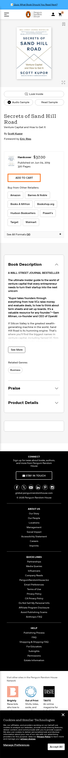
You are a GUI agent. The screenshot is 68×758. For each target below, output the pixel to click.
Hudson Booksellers (22, 213)
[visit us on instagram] (52, 487)
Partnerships (34, 561)
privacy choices (27, 739)
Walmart (31, 222)
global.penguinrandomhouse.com (34, 493)
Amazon (15, 195)
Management (34, 527)
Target (14, 222)
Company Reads (34, 575)
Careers (34, 541)
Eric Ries (25, 139)
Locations (34, 522)
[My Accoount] (53, 14)
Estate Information (34, 660)
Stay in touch (35, 476)
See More (17, 350)
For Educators (34, 646)
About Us (34, 509)
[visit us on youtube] (31, 487)
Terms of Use (34, 589)
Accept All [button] (56, 747)
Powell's (48, 213)
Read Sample (49, 102)
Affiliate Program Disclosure (34, 607)
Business (15, 370)
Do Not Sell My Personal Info (34, 603)
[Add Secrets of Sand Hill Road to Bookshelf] (64, 24)
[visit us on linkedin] (38, 487)
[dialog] (34, 734)
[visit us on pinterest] (45, 487)
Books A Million (20, 204)
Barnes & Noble (37, 195)
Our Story (34, 513)
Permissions (34, 655)
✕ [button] (63, 715)
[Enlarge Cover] (63, 82)
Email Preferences (34, 584)
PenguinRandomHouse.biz (34, 580)
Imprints (34, 545)
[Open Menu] (6, 14)
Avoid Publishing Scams (34, 612)
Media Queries (34, 566)
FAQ (34, 637)
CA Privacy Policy (34, 598)
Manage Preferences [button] (16, 745)
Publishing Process (34, 632)
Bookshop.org (45, 204)
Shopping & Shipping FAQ (34, 642)
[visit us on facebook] (16, 487)
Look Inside (35, 94)
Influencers (34, 570)
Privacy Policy (34, 593)
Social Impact (34, 532)
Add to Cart (24, 178)
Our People (34, 518)
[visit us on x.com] (23, 487)
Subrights (34, 651)
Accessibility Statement (34, 536)
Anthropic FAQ (34, 616)
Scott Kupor (15, 133)
